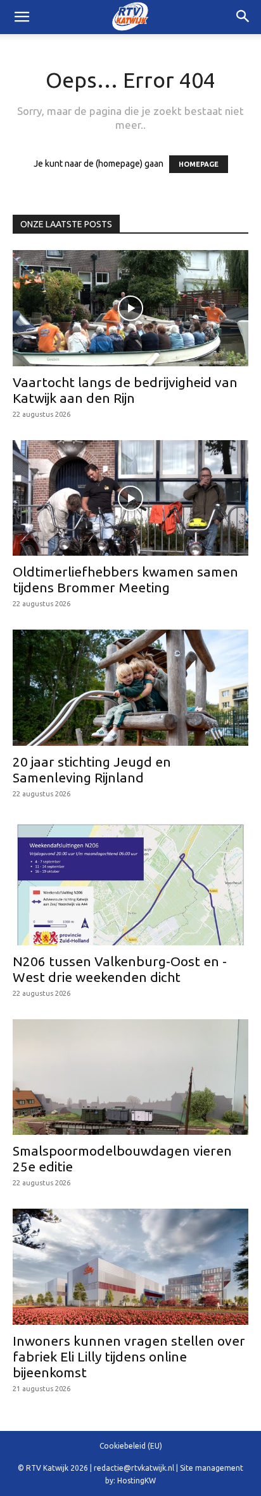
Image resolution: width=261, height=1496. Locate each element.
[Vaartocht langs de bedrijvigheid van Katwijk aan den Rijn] (130, 308)
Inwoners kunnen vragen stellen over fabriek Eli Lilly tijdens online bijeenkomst (129, 1356)
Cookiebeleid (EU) (130, 1446)
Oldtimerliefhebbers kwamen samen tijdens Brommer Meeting (125, 579)
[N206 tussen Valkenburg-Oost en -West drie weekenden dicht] (130, 882)
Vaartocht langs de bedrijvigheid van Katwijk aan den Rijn (125, 389)
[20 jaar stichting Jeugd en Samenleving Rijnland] (130, 688)
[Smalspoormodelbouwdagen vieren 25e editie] (130, 1077)
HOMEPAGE (199, 164)
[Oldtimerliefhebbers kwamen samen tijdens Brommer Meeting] (130, 498)
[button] (243, 17)
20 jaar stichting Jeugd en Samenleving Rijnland (92, 769)
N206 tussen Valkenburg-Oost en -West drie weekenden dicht (120, 969)
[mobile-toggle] (21, 17)
